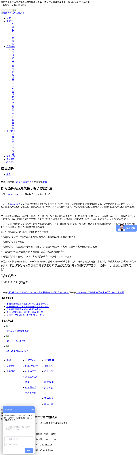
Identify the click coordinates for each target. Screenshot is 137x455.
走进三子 (10, 21)
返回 (45, 182)
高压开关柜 (15, 204)
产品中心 (10, 46)
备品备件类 (13, 122)
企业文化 (10, 366)
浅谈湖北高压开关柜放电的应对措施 (23, 309)
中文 (8, 174)
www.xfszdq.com (14, 194)
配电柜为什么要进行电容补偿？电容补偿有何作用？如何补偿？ (38, 292)
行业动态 (48, 371)
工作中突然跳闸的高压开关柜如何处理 (24, 312)
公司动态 (48, 366)
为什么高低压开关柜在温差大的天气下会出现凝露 (100, 292)
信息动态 (27, 182)
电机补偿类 (13, 72)
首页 (8, 18)
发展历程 (10, 371)
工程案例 (10, 131)
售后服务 (10, 159)
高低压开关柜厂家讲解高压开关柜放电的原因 (27, 306)
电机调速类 (13, 108)
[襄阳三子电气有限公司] (13, 13)
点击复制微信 (7, 10)
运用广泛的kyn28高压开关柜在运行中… (25, 315)
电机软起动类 (31, 366)
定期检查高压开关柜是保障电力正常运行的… (27, 304)
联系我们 (10, 162)
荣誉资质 (10, 156)
